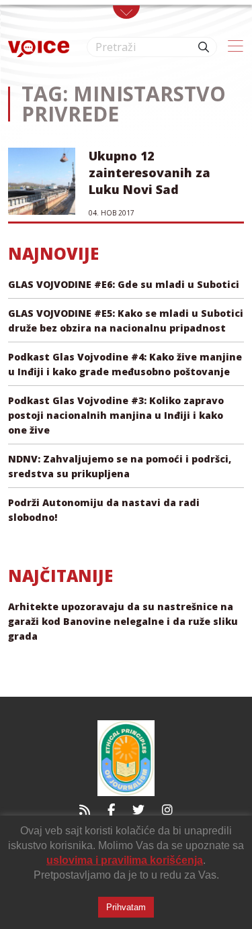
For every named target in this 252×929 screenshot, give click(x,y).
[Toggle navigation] (126, 12)
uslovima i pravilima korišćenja (124, 860)
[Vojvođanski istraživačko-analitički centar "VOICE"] (38, 47)
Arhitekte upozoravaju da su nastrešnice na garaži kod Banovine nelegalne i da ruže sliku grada (123, 621)
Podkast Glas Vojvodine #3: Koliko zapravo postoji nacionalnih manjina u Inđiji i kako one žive (116, 415)
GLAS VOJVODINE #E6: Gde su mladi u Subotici (123, 284)
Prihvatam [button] (126, 907)
